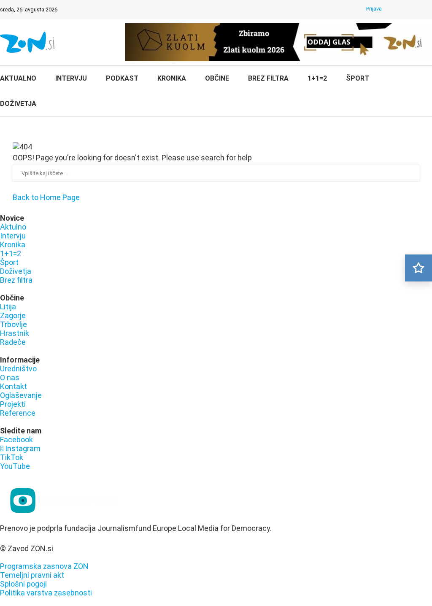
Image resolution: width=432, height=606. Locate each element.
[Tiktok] (417, 9)
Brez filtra (268, 78)
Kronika (171, 78)
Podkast (122, 78)
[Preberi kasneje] (418, 267)
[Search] (428, 92)
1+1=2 (317, 78)
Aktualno (18, 78)
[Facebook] (395, 9)
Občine (217, 78)
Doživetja (18, 104)
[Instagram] (406, 9)
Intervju (71, 78)
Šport (357, 78)
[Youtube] (428, 9)
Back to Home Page (46, 197)
